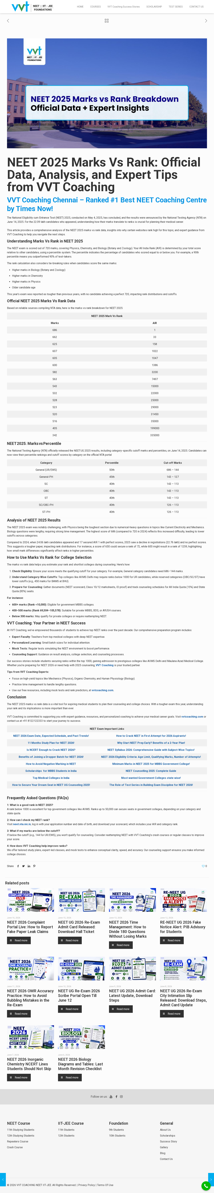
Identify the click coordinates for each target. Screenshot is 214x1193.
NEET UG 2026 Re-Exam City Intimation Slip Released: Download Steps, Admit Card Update (183, 998)
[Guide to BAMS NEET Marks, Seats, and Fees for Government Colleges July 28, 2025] (3, 1179)
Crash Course (15, 1147)
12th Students (66, 1135)
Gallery (164, 1147)
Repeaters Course (17, 1141)
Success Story (168, 1141)
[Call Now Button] (206, 1185)
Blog (162, 1153)
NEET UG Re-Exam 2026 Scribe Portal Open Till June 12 (79, 996)
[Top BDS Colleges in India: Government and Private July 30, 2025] (211, 1179)
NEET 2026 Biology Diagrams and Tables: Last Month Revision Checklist (80, 1064)
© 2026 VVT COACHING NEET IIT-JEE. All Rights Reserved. (41, 1185)
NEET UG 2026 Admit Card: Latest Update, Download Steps (132, 996)
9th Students (116, 1129)
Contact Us (166, 1159)
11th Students (66, 1129)
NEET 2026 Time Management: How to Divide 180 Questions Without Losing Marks (128, 929)
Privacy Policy (86, 1185)
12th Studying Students (20, 1135)
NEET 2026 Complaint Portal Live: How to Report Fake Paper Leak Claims (30, 927)
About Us (165, 1129)
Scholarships (167, 1135)
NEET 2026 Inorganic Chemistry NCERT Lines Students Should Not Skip (29, 1064)
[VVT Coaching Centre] (32, 6)
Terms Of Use (105, 1185)
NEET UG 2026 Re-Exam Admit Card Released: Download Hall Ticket (79, 927)
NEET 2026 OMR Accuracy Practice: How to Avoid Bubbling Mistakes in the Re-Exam (30, 998)
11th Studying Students (20, 1129)
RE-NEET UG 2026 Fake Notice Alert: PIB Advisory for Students (182, 927)
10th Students (117, 1135)
